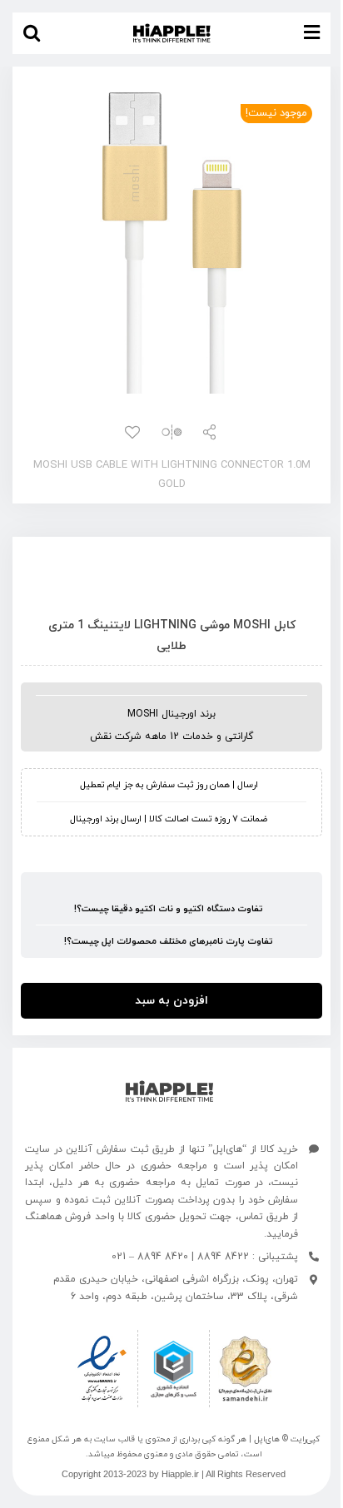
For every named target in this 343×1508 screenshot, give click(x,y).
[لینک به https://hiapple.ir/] (169, 1091)
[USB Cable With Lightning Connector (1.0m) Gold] (171, 240)
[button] (31, 33)
